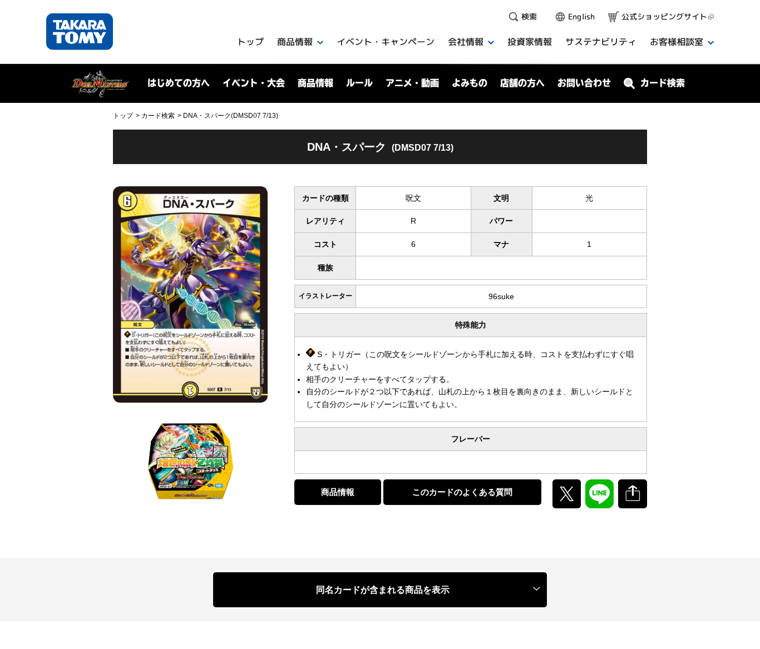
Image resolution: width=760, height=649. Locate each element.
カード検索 (158, 116)
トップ (123, 116)
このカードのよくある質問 (462, 492)
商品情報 (337, 492)
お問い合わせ (584, 82)
